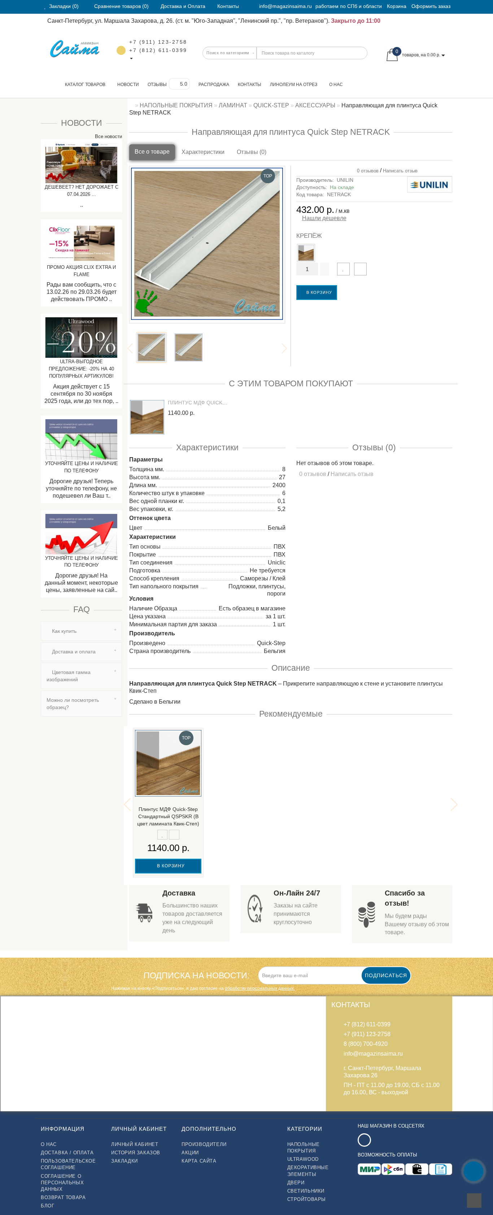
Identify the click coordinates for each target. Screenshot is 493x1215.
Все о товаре (152, 152)
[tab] (81, 631)
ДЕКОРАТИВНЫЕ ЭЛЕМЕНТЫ (308, 1171)
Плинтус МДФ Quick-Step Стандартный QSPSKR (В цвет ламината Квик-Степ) (168, 816)
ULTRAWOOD (303, 1159)
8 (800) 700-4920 (366, 1044)
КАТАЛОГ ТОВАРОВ (83, 84)
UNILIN (345, 180)
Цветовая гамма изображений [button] (69, 675)
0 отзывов (366, 170)
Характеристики (203, 152)
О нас (336, 84)
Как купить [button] (64, 631)
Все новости (107, 136)
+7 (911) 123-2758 (158, 42)
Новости (128, 84)
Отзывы (157, 84)
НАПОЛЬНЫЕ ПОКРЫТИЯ (303, 1148)
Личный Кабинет (134, 1144)
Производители (204, 1144)
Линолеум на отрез (293, 84)
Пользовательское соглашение (68, 1164)
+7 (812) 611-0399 (158, 50)
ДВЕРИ (296, 1182)
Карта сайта (199, 1161)
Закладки (124, 1161)
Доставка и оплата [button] (73, 651)
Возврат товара (63, 1197)
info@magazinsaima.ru (285, 6)
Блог (47, 1205)
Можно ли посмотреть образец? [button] (73, 703)
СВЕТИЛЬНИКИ (306, 1191)
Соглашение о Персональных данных (62, 1182)
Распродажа (213, 84)
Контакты (249, 84)
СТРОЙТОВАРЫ (306, 1199)
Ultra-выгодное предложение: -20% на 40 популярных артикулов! (81, 369)
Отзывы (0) (251, 152)
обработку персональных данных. (260, 988)
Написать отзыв (400, 170)
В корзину (318, 292)
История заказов (135, 1152)
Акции (190, 1152)
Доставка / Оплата (67, 1152)
